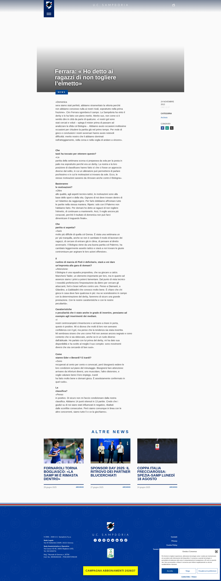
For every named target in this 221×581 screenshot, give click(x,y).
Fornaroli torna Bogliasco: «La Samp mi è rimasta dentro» (61, 473)
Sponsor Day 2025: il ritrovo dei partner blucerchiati (110, 471)
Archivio (164, 117)
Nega (188, 571)
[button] (216, 551)
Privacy (194, 577)
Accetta (170, 571)
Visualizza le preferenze (207, 571)
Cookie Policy (185, 577)
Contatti (174, 537)
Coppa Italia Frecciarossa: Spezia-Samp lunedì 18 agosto (156, 473)
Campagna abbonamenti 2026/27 (111, 570)
